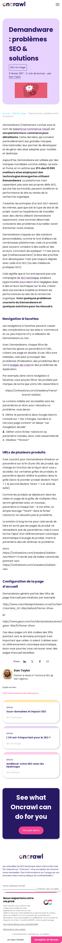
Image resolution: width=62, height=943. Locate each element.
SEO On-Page (17, 67)
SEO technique (30, 278)
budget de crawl (20, 365)
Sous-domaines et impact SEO (26, 709)
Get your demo (31, 830)
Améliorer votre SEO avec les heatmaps (25, 763)
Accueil (6, 113)
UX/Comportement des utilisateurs (20, 693)
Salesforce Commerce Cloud (31, 129)
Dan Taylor (15, 76)
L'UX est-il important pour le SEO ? (28, 735)
